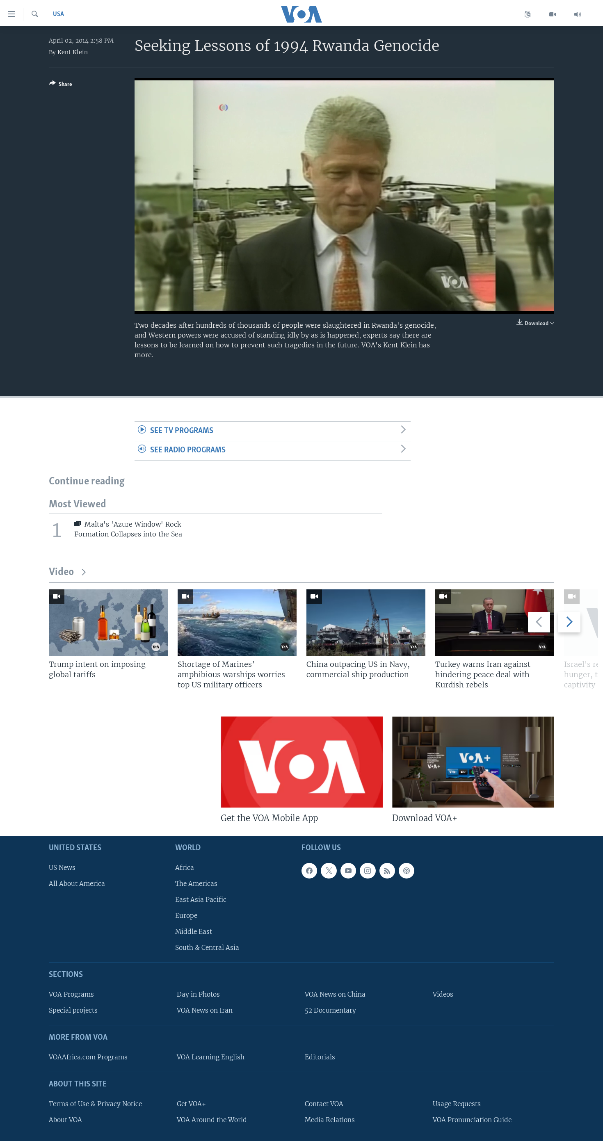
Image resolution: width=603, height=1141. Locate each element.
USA (58, 14)
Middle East (193, 932)
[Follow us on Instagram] (367, 870)
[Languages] (527, 14)
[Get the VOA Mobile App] (302, 762)
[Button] (60, 86)
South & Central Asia (207, 948)
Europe (186, 916)
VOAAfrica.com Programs (88, 1057)
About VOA (65, 1119)
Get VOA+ (191, 1103)
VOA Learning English (210, 1057)
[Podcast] (406, 870)
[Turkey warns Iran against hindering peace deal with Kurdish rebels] (494, 622)
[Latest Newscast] (577, 14)
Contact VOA (324, 1103)
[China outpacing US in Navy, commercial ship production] (365, 622)
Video (61, 572)
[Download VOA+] (473, 762)
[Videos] (552, 14)
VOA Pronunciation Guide (472, 1119)
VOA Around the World (212, 1119)
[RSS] (387, 870)
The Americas (196, 883)
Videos (443, 994)
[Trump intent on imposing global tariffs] (108, 622)
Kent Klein (72, 52)
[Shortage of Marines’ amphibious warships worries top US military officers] (237, 622)
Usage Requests (457, 1103)
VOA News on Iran (205, 1010)
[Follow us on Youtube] (348, 870)
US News (62, 867)
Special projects (73, 1010)
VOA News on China (335, 994)
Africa (184, 867)
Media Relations (330, 1119)
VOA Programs (71, 994)
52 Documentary (330, 1010)
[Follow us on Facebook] (309, 870)
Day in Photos (198, 994)
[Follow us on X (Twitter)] (328, 870)
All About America (77, 883)
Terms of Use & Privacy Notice (95, 1103)
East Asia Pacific (200, 900)
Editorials (320, 1057)
